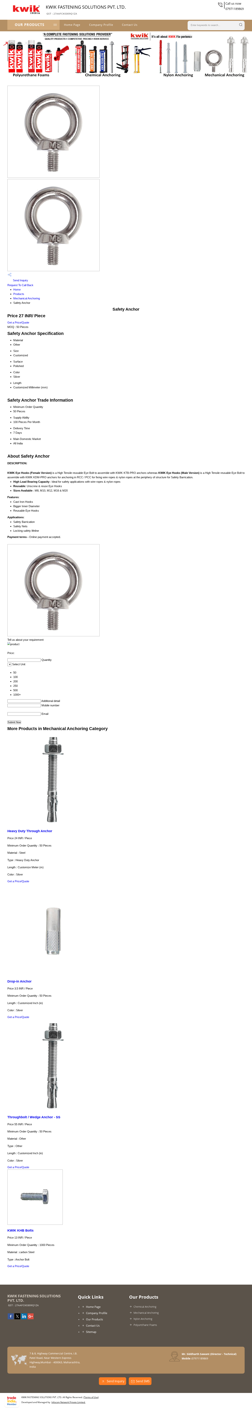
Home (17, 289)
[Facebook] (11, 1318)
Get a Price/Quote (18, 322)
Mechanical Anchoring (26, 298)
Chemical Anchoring (145, 1306)
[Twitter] (17, 1318)
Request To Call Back (20, 285)
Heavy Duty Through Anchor (29, 831)
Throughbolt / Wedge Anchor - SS (33, 1117)
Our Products (29, 24)
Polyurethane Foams (145, 1325)
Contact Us (129, 25)
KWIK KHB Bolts (20, 1230)
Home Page (72, 25)
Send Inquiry (20, 280)
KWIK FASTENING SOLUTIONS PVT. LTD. (86, 9)
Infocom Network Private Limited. (68, 1402)
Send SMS (143, 1381)
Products (18, 294)
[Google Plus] (31, 1318)
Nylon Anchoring (143, 1319)
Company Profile (101, 25)
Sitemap (91, 1332)
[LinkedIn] (24, 1318)
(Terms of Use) (91, 1397)
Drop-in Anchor (19, 981)
